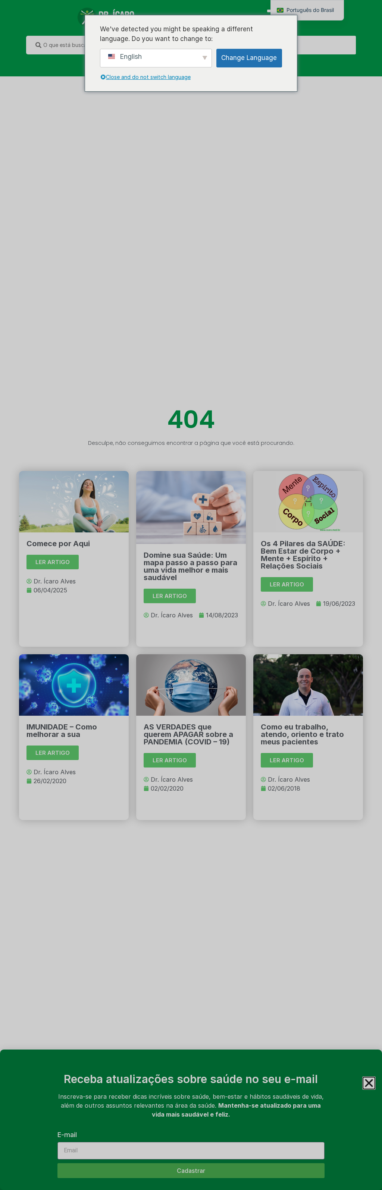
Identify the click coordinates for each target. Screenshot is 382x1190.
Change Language (249, 57)
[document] (191, 595)
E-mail (67, 1135)
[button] (369, 1083)
